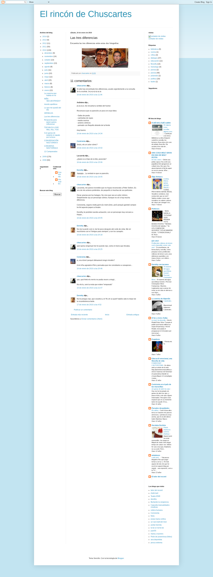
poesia (153, 70)
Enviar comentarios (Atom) (91, 319)
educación (155, 61)
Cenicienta (81, 141)
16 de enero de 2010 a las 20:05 (89, 218)
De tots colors (157, 160)
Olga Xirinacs (157, 177)
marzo (47, 84)
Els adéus (155, 410)
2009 (44, 157)
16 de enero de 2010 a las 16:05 (89, 177)
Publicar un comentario (83, 310)
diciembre (48, 53)
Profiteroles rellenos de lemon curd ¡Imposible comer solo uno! (162, 245)
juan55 (153, 531)
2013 (44, 40)
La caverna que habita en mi (50, 94)
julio (46, 70)
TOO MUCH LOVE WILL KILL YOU (51, 128)
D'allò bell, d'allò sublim (161, 123)
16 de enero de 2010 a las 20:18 (89, 235)
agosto (47, 67)
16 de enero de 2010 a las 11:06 (89, 95)
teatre (153, 82)
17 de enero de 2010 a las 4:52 (89, 305)
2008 (44, 160)
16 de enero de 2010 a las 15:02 (89, 148)
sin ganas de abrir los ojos (161, 389)
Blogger (121, 558)
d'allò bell (154, 493)
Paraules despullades (160, 408)
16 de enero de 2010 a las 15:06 (89, 162)
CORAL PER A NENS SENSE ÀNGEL (166, 183)
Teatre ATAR (155, 496)
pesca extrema (156, 543)
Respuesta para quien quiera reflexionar (50, 122)
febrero (47, 87)
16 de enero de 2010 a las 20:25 (89, 249)
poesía (153, 73)
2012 (44, 43)
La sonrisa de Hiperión (161, 299)
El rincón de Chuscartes (86, 14)
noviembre (48, 56)
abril (46, 80)
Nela (152, 516)
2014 (44, 37)
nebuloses (156, 455)
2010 (44, 50)
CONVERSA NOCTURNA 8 (51, 147)
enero (47, 90)
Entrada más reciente (79, 315)
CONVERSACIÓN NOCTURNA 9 (51, 142)
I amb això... (156, 457)
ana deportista (156, 540)
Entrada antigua (132, 315)
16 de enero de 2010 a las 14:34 (89, 134)
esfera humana (157, 510)
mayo (46, 77)
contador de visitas (156, 39)
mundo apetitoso (50, 104)
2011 (44, 47)
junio (46, 73)
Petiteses (155, 209)
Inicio (107, 315)
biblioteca (154, 49)
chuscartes (81, 86)
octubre (47, 60)
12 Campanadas (50, 152)
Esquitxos (156, 339)
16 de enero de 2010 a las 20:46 (89, 269)
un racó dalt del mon (159, 522)
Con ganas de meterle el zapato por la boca (52, 135)
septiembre (49, 63)
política (153, 79)
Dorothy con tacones (160, 264)
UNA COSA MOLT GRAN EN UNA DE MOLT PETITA (162, 155)
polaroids (154, 76)
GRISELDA (48, 113)
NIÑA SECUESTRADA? (52, 100)
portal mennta (156, 525)
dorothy (154, 499)
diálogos (154, 58)
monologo (155, 67)
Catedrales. (168, 301)
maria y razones (157, 534)
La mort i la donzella (159, 320)
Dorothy (80, 170)
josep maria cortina (158, 519)
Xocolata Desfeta (159, 425)
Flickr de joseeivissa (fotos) (161, 537)
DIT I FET (155, 241)
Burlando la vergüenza (160, 502)
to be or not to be (157, 528)
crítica (153, 55)
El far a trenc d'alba (160, 318)
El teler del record (159, 477)
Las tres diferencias (52, 117)
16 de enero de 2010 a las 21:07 (89, 288)
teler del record (157, 490)
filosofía (154, 64)
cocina (153, 52)
